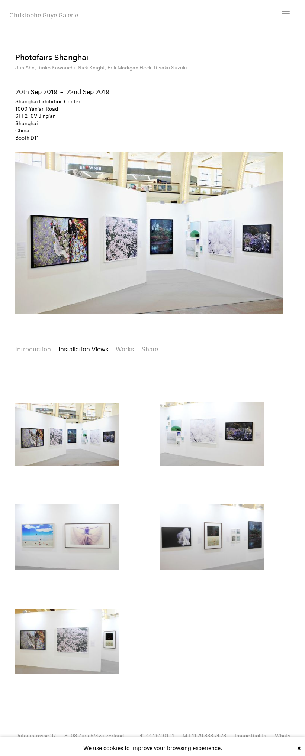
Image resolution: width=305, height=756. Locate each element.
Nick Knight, (92, 67)
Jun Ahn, (26, 67)
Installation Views (83, 348)
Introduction (33, 348)
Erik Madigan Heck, (130, 67)
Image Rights (250, 735)
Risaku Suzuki (170, 67)
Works (125, 348)
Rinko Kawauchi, (57, 67)
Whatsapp (287, 735)
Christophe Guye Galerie (43, 14)
